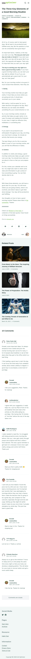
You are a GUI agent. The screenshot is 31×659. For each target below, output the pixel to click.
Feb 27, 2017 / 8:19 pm (11, 556)
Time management (16, 17)
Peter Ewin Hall (11, 341)
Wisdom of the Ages (15, 211)
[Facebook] (5, 226)
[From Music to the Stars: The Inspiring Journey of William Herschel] (15, 253)
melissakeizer (13, 400)
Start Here (5, 624)
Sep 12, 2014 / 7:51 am (14, 522)
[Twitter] (12, 226)
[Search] (25, 3)
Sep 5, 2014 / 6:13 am (14, 463)
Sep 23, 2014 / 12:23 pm (11, 540)
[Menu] (28, 3)
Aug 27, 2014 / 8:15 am (14, 384)
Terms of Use (6, 650)
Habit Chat (5, 636)
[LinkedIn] (19, 226)
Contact (4, 645)
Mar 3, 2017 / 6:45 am (14, 584)
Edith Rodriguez (11, 429)
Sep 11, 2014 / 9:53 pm (11, 481)
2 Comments (14, 269)
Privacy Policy (6, 648)
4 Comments (15, 321)
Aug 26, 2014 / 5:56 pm (11, 343)
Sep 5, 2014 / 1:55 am (11, 430)
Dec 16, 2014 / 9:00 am (14, 402)
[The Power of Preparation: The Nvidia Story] (15, 280)
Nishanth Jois (10, 219)
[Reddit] (25, 226)
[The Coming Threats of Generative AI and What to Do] (15, 306)
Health (8, 17)
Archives (4, 626)
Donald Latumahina (7, 15)
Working (23, 17)
